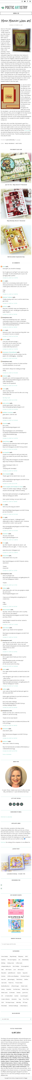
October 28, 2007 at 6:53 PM (10, 751)
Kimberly (4, 376)
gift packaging (11, 979)
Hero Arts (3, 979)
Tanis (3, 388)
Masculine (3, 973)
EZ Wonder (12, 992)
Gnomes (3, 976)
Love (15, 969)
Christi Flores (6, 441)
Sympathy (8, 989)
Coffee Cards (19, 963)
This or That (25, 999)
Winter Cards (4, 992)
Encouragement (25, 966)
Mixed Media (25, 959)
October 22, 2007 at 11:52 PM (10, 349)
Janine (4, 669)
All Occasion (20, 969)
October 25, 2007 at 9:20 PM (10, 606)
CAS (19, 959)
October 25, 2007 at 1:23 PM (10, 570)
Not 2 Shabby (16, 966)
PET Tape (25, 1002)
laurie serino (5, 403)
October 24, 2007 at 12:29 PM (10, 438)
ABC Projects (8, 969)
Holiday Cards (10, 963)
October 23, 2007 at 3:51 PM (10, 385)
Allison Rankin (6, 609)
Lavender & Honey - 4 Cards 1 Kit (16, 874)
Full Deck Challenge (13, 1005)
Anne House (5, 627)
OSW (2, 1002)
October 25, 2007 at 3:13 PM (10, 585)
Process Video (19, 982)
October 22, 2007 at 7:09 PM (10, 314)
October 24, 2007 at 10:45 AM (10, 420)
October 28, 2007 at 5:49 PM (10, 738)
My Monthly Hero (5, 986)
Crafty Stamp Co (24, 1005)
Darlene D (5, 741)
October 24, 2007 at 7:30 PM (10, 471)
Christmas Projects (25, 976)
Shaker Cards (24, 986)
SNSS (26, 956)
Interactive (14, 999)
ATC (2, 996)
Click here (3, 842)
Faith (2, 969)
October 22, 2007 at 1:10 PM (10, 303)
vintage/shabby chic (6, 966)
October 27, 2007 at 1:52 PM (10, 637)
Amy (3, 281)
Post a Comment (7, 754)
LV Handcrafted (8, 996)
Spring (2, 989)
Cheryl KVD (5, 555)
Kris (3, 517)
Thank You (11, 982)
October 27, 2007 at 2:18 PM (10, 651)
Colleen (4, 588)
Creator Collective (5, 999)
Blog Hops (20, 956)
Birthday (3, 963)
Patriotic (19, 992)
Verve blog (27, 130)
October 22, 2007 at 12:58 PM (10, 294)
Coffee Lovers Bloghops (13, 976)
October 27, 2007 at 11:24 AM (10, 624)
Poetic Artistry (12, 1078)
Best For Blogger (24, 1078)
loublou (4, 689)
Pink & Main (4, 1005)
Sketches (19, 143)
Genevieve (5, 728)
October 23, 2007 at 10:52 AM (10, 373)
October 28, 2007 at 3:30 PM (10, 707)
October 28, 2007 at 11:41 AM (10, 686)
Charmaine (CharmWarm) (9, 352)
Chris (3, 543)
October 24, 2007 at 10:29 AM (10, 409)
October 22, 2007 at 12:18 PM (10, 278)
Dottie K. (4, 306)
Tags (20, 999)
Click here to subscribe (6, 817)
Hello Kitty (18, 1002)
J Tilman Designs (15, 986)
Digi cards (25, 973)
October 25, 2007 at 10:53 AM (10, 530)
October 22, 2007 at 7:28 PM (10, 327)
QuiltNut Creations (7, 412)
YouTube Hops (16, 989)
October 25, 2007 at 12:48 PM (10, 540)
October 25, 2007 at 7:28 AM (10, 501)
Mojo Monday (10, 143)
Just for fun (25, 992)
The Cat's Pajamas (12, 959)
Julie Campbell (6, 474)
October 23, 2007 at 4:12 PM (10, 400)
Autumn (19, 973)
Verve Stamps (4, 956)
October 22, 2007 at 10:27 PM (10, 336)
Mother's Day (25, 989)
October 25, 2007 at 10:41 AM (10, 514)
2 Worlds (4, 423)
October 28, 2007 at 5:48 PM (10, 725)
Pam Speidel (5, 452)
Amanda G (5, 533)
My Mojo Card (6, 397)
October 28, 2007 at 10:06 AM (10, 666)
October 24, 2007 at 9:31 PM (10, 483)
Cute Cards (4, 982)
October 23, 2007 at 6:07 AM (10, 358)
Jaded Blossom (11, 973)
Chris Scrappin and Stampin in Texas (12, 486)
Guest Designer (24, 996)
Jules (3, 330)
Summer (16, 996)
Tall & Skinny (19, 979)
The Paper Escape (10, 1002)
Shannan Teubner (7, 297)
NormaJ (4, 339)
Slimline (26, 979)
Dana (3, 266)
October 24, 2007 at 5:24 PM (10, 449)
